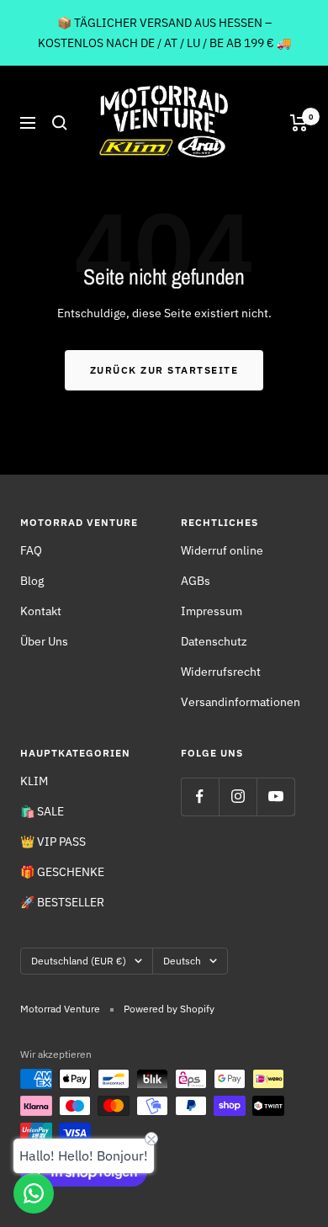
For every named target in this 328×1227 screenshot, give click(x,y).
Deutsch (182, 960)
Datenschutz (214, 641)
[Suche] (59, 122)
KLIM (34, 781)
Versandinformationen (240, 701)
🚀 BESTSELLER (62, 902)
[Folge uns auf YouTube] (275, 796)
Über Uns (44, 641)
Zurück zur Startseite (164, 370)
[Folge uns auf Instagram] (238, 796)
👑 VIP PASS (53, 841)
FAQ (31, 550)
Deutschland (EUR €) (78, 960)
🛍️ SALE (42, 811)
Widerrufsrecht (221, 671)
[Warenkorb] (299, 122)
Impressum (211, 611)
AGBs (195, 580)
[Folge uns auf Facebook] (200, 796)
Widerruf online (222, 550)
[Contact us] (33, 1193)
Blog (32, 580)
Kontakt (40, 611)
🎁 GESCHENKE (62, 871)
